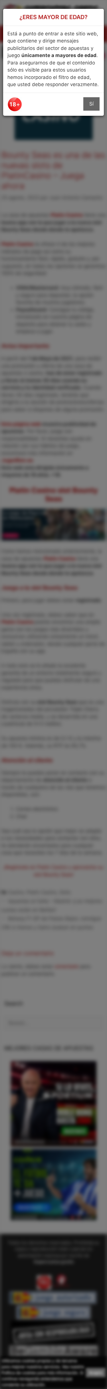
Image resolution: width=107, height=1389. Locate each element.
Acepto (95, 1372)
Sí (91, 104)
